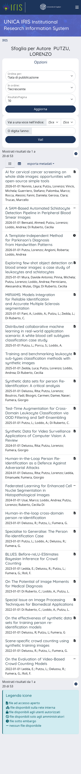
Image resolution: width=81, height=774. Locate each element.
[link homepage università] (50, 7)
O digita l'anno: (18, 131)
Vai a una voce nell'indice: (26, 122)
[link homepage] (13, 7)
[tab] (10, 164)
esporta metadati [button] (39, 164)
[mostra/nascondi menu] (77, 7)
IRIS (5, 40)
